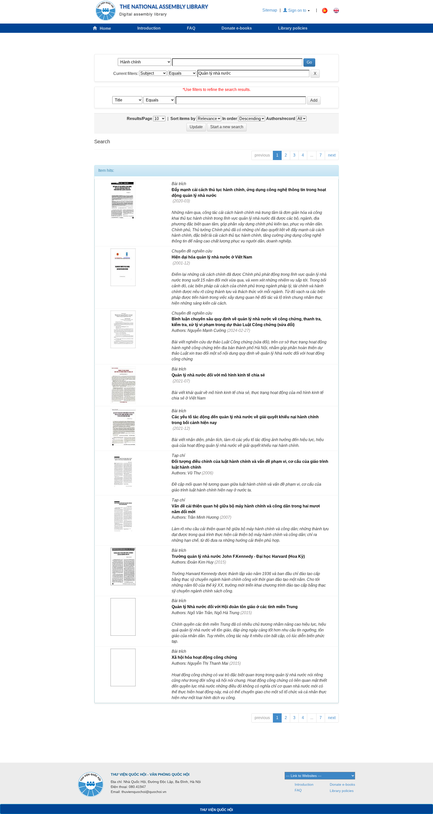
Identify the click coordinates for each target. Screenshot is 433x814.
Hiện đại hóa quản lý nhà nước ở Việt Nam (212, 257)
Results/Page (139, 118)
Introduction (149, 28)
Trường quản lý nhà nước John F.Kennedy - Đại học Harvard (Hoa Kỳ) (238, 556)
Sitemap (269, 10)
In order (229, 118)
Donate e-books (237, 28)
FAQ (191, 28)
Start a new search (226, 127)
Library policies (292, 28)
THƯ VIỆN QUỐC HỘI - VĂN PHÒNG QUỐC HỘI (150, 774)
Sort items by (182, 118)
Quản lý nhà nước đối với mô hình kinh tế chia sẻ (218, 375)
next (332, 155)
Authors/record (280, 118)
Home (104, 28)
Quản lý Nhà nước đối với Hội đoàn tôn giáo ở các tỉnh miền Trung (235, 607)
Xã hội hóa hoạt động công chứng (204, 657)
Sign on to (297, 10)
